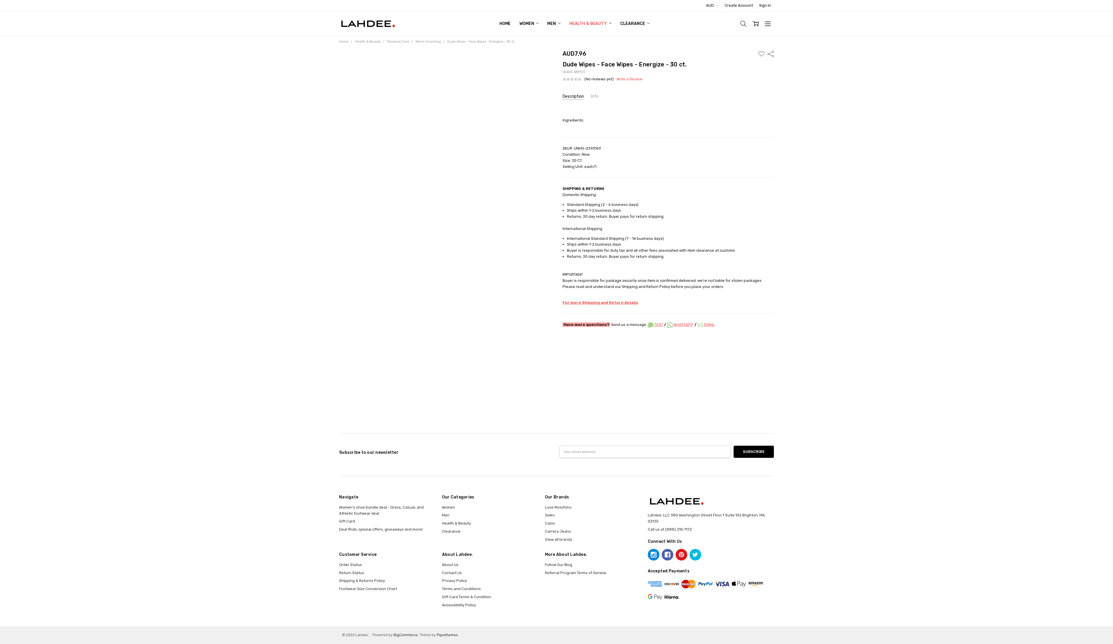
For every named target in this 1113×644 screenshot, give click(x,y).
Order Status (350, 565)
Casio (550, 523)
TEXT (658, 324)
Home (505, 23)
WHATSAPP (683, 324)
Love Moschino (558, 507)
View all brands (558, 539)
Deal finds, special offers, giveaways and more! (381, 529)
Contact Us (452, 573)
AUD (710, 5)
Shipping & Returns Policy (362, 580)
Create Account (739, 5)
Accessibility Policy (459, 605)
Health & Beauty (588, 23)
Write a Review (629, 79)
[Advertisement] (556, 348)
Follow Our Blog (558, 565)
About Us (450, 565)
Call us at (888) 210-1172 (670, 529)
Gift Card (347, 521)
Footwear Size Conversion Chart (368, 589)
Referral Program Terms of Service (575, 573)
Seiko (550, 515)
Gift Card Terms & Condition (466, 597)
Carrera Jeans (558, 531)
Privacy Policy (454, 580)
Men (551, 23)
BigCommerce (406, 635)
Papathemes (447, 635)
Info (595, 96)
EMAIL (709, 324)
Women (527, 23)
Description (573, 96)
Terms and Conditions (461, 589)
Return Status (351, 573)
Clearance (633, 23)
